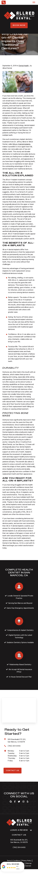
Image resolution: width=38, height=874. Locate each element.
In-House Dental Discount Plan (20, 677)
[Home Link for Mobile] (19, 15)
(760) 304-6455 (19, 847)
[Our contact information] (4, 2)
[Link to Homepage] (19, 822)
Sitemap (29, 863)
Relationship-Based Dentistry (20, 664)
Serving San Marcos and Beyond (20, 603)
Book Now (19, 25)
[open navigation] (33, 2)
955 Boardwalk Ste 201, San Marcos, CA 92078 (19, 841)
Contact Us (12, 770)
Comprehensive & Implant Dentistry (20, 630)
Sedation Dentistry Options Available (20, 642)
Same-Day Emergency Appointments (20, 608)
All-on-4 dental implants (21, 144)
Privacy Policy (26, 860)
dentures (5, 187)
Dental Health (24, 66)
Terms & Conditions (13, 860)
